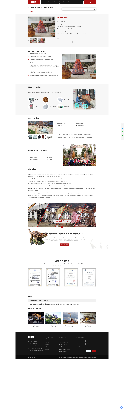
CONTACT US (64, 244)
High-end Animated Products (65, 340)
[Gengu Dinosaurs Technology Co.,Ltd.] (34, 2)
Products (59, 1)
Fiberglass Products (41, 9)
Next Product (80, 42)
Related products (35, 308)
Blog (69, 1)
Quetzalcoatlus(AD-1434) (70, 325)
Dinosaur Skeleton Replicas (64, 349)
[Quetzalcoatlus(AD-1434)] (70, 318)
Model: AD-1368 (53, 326)
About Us (54, 1)
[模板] (88, 318)
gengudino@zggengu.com (35, 345)
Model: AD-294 (36, 326)
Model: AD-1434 (70, 326)
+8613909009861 (33, 346)
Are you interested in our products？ (64, 233)
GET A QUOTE (90, 2)
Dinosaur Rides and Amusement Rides (66, 347)
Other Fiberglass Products (51, 9)
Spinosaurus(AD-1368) (53, 325)
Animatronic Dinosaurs (63, 342)
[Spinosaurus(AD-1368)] (53, 318)
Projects (64, 1)
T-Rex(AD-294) (36, 325)
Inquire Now (64, 42)
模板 (88, 325)
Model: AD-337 (88, 326)
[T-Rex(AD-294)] (36, 318)
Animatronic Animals (63, 351)
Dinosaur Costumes (63, 344)
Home (49, 1)
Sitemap (85, 357)
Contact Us (74, 1)
